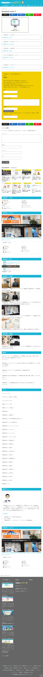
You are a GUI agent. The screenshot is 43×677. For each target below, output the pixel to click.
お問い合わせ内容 (7, 98)
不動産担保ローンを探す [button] (7, 242)
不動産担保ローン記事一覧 (28, 672)
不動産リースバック (7, 208)
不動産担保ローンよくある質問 (9, 422)
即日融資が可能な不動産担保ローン (9, 670)
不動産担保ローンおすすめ (8, 57)
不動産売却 (5, 411)
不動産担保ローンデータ (7, 429)
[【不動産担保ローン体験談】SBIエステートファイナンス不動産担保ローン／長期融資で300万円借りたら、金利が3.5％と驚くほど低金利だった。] (11, 310)
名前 (4, 89)
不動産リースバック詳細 (7, 407)
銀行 (38, 5)
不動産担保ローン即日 (7, 454)
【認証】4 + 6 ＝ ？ (8, 106)
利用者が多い (6, 200)
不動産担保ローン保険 (7, 447)
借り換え (35, 5)
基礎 (22, 7)
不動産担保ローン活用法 (7, 469)
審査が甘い (25, 202)
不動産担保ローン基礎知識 (8, 458)
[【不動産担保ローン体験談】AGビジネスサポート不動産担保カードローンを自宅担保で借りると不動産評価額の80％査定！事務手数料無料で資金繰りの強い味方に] (11, 296)
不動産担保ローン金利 (29, 5)
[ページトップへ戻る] (41, 675)
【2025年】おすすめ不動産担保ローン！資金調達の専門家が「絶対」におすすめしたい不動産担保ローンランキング (21, 239)
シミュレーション (27, 205)
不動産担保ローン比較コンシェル (19, 674)
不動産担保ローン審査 (22, 5)
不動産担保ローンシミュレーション (10, 425)
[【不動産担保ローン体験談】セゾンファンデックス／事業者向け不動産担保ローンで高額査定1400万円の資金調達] (11, 283)
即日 (41, 5)
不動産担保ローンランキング (9, 67)
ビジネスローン (6, 202)
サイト (3, 156)
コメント (4, 133)
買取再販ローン (6, 483)
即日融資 (5, 203)
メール (4, 150)
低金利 (24, 200)
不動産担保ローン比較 (14, 5)
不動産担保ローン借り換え (8, 44)
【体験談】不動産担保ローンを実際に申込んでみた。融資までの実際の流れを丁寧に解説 (20, 329)
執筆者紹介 (5, 513)
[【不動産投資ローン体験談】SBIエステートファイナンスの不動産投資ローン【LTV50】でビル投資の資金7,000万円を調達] (11, 341)
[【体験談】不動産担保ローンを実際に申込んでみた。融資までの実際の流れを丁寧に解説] (11, 323)
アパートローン (7, 251)
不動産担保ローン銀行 (7, 480)
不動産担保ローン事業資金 (8, 440)
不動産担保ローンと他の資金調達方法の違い (12, 418)
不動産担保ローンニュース (8, 433)
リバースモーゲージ (26, 251)
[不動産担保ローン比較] (11, 266)
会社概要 (17, 588)
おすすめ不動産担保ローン (6, 5)
